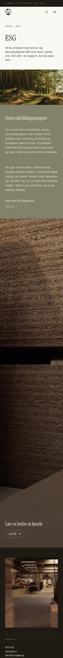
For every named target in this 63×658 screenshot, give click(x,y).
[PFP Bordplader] (8, 12)
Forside (8, 26)
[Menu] (54, 12)
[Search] (46, 12)
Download (9, 206)
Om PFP (12, 534)
